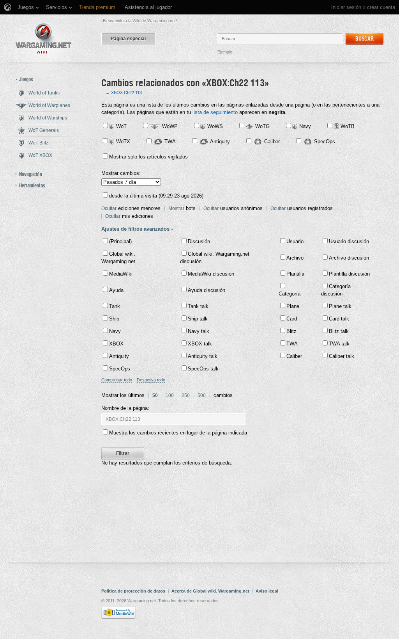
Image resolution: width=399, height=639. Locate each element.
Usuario (295, 241)
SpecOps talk (203, 369)
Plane (292, 306)
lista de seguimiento (215, 112)
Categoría (289, 294)
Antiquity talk (202, 356)
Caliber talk (341, 356)
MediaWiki (120, 274)
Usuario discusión (349, 241)
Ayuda (116, 290)
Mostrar (176, 208)
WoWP (170, 126)
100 (170, 395)
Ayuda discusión (206, 290)
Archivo (295, 258)
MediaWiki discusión (211, 274)
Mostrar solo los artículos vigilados (148, 157)
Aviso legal (267, 591)
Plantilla (295, 274)
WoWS (215, 126)
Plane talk (340, 306)
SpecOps (324, 141)
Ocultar (109, 208)
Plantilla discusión (349, 274)
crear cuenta (381, 7)
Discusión (199, 241)
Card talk (339, 319)
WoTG (262, 126)
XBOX (116, 344)
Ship (114, 319)
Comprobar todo (116, 379)
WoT (121, 126)
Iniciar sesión (346, 7)
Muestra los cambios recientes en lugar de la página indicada (178, 433)
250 (186, 395)
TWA (170, 141)
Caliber (272, 141)
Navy (305, 126)
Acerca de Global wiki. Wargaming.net (210, 591)
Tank (114, 306)
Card (291, 319)
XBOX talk (200, 344)
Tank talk (198, 306)
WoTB (348, 126)
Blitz (291, 331)
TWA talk (339, 344)
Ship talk (198, 319)
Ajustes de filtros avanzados (135, 229)
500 (202, 395)
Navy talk (198, 331)
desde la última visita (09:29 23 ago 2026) (156, 196)
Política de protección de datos (133, 591)
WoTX (123, 141)
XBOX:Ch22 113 (126, 92)
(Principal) (120, 241)
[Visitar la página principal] (44, 38)
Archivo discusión (349, 258)
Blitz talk (339, 331)
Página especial (128, 38)
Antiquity (220, 141)
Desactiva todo (151, 379)
